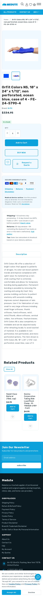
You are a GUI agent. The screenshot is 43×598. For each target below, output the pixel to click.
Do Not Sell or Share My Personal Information (20, 530)
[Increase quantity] (18, 132)
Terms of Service (9, 520)
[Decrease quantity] (7, 132)
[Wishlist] (30, 4)
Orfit (10, 108)
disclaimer (26, 204)
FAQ (3, 546)
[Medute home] (10, 5)
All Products (10, 12)
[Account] (26, 4)
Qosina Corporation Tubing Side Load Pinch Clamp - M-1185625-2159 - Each (30, 401)
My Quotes (6, 553)
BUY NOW (21, 153)
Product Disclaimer (10, 523)
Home (6, 19)
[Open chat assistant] (38, 577)
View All (9, 369)
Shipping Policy (8, 503)
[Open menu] (39, 4)
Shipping (9, 189)
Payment (30, 189)
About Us (5, 539)
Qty (6, 128)
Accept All (11, 592)
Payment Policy (8, 510)
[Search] (22, 4)
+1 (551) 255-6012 (15, 570)
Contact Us (25, 12)
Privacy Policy (8, 513)
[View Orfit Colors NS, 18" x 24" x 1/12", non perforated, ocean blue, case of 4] (6, 76)
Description (21, 254)
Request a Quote (26, 164)
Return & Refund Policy (11, 506)
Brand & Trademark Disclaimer (14, 526)
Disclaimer (9, 192)
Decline (31, 592)
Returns (19, 189)
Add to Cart (13, 408)
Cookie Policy (7, 516)
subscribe (21, 465)
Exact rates (25, 223)
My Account (7, 549)
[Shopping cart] (34, 4)
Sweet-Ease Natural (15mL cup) (11, 396)
